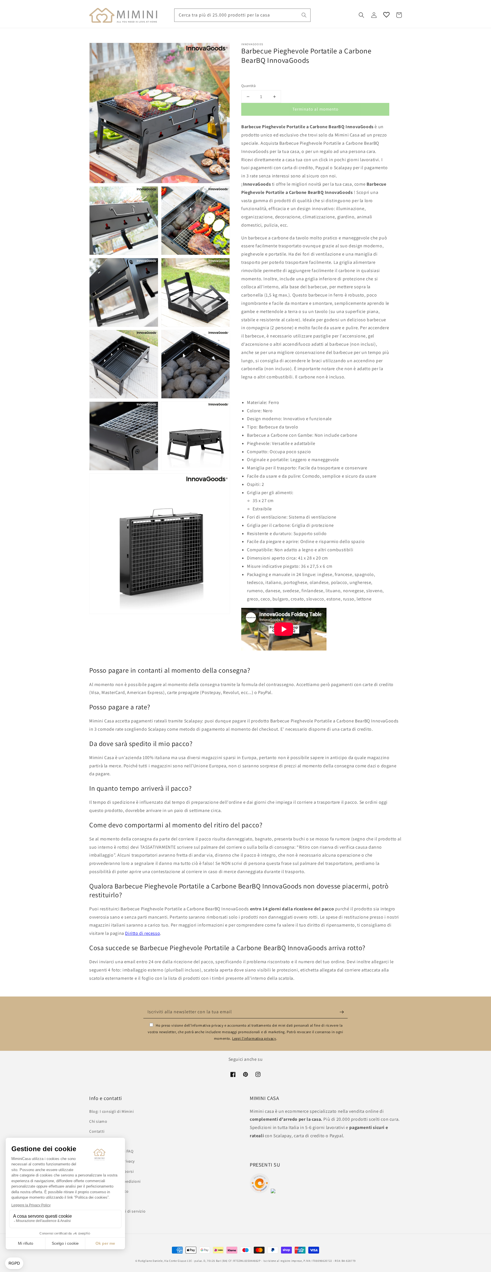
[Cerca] (304, 15)
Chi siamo (98, 1121)
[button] (361, 15)
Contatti (97, 1131)
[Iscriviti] (341, 1012)
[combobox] (242, 15)
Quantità (248, 85)
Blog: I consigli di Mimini (111, 1111)
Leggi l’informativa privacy (254, 1038)
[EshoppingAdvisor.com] (260, 1192)
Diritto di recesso (142, 933)
